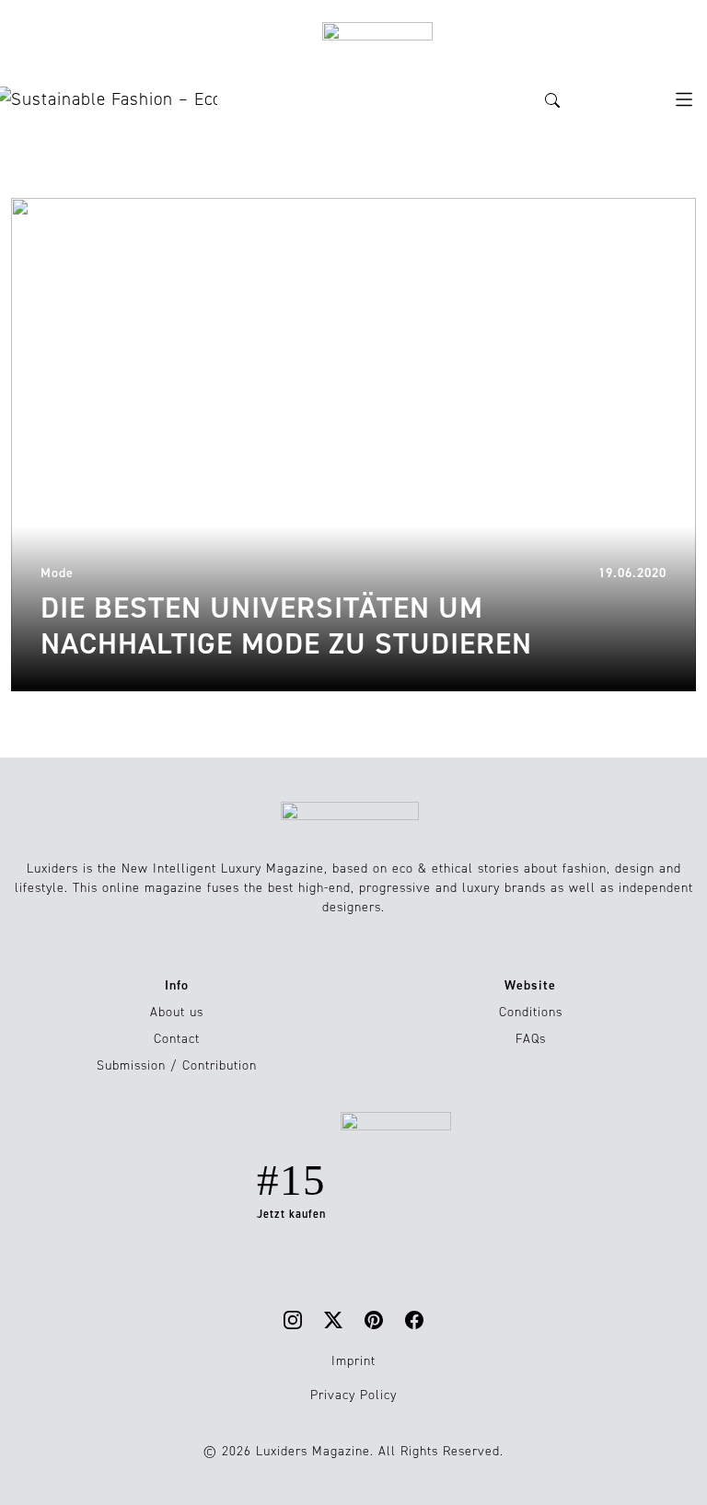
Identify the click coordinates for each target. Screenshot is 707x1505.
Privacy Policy (353, 1395)
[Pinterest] (374, 1319)
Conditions (530, 1012)
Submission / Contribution (177, 1065)
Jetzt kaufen (291, 1214)
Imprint (353, 1361)
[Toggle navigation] (684, 99)
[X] (333, 1319)
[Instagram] (293, 1319)
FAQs (531, 1039)
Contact (177, 1039)
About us (176, 1012)
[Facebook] (414, 1319)
